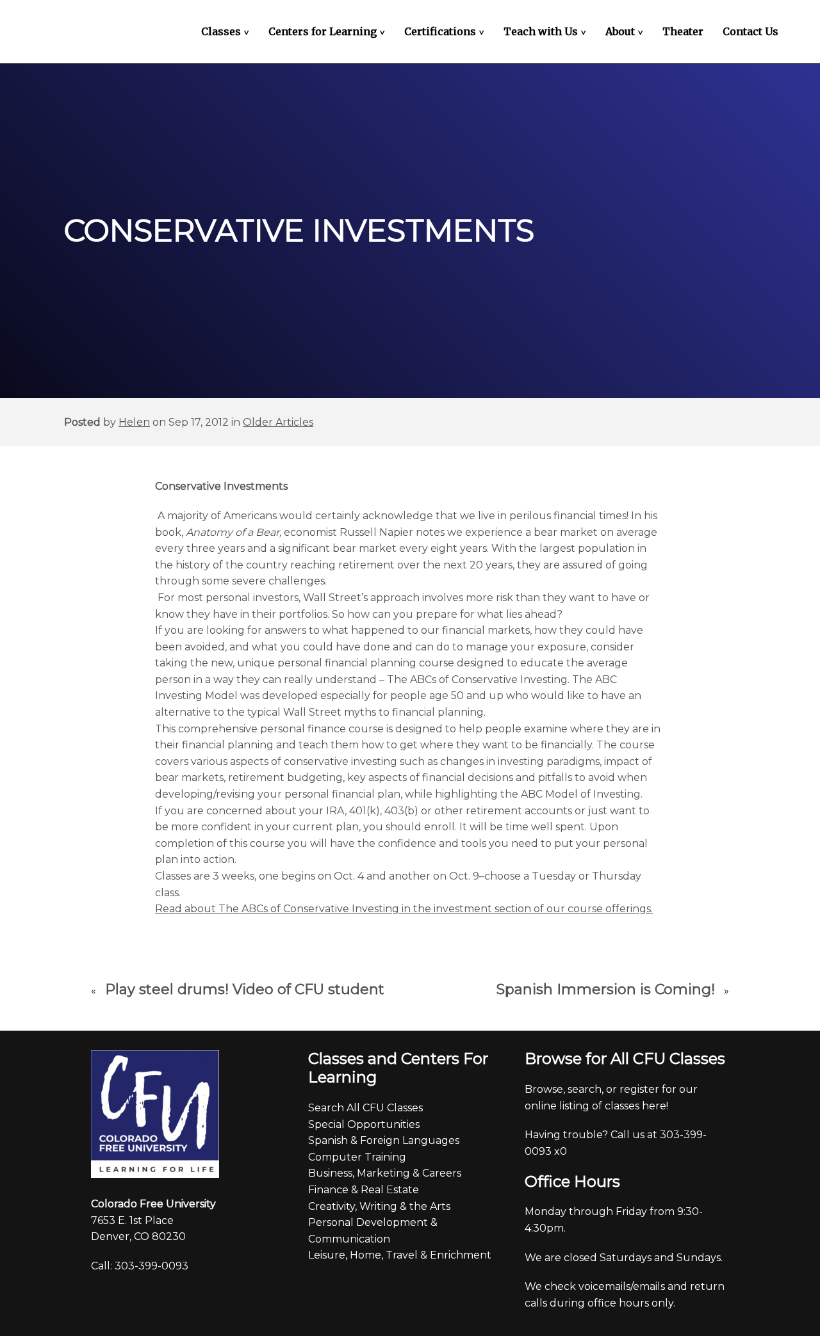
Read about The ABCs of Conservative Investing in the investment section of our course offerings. (404, 909)
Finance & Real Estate (363, 1190)
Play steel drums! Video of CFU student (244, 989)
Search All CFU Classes (365, 1108)
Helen (134, 422)
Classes (226, 31)
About (625, 31)
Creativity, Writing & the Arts (379, 1206)
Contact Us (750, 31)
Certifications (446, 31)
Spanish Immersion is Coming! (605, 989)
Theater (682, 31)
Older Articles (278, 422)
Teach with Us (546, 31)
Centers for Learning (328, 31)
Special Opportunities (364, 1124)
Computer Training (357, 1157)
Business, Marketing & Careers (384, 1173)
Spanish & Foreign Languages (383, 1140)
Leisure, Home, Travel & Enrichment (399, 1255)
